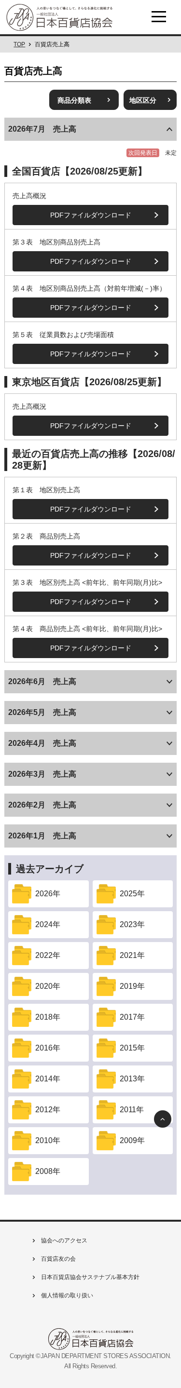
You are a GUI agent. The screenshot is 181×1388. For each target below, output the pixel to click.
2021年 (132, 955)
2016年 (47, 1048)
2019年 (132, 986)
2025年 (132, 893)
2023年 (132, 924)
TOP (19, 44)
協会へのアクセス (63, 1240)
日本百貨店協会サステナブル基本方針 (89, 1277)
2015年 (132, 1048)
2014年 (47, 1079)
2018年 (47, 1017)
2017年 (132, 1017)
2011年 (132, 1109)
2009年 (132, 1140)
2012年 (47, 1109)
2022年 (47, 955)
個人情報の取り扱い (66, 1295)
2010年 (47, 1140)
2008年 (47, 1171)
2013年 (132, 1079)
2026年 (47, 893)
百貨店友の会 (58, 1258)
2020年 (47, 986)
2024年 (47, 924)
